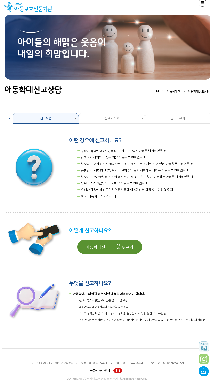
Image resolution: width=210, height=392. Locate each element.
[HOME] (157, 91)
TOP (203, 372)
